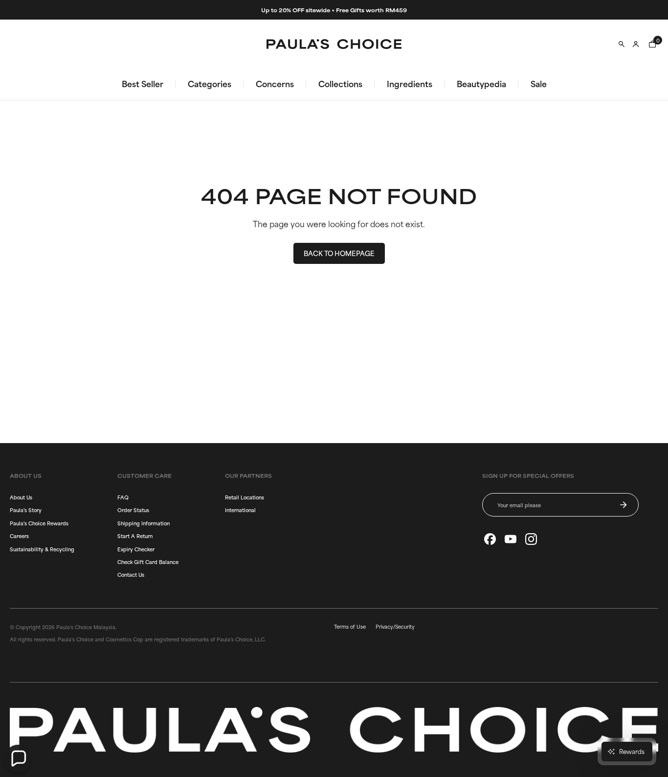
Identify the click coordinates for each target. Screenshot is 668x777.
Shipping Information (143, 523)
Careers (19, 536)
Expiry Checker (136, 549)
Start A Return (135, 536)
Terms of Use (350, 626)
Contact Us (130, 574)
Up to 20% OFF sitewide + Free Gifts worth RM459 (334, 10)
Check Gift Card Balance (147, 561)
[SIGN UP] (623, 505)
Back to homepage (339, 253)
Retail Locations (244, 497)
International (240, 510)
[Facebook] (490, 539)
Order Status (133, 510)
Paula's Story (26, 510)
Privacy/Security (395, 626)
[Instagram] (531, 539)
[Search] (621, 44)
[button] (18, 759)
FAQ (123, 497)
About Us (21, 497)
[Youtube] (510, 539)
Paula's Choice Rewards (39, 523)
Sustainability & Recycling (42, 549)
